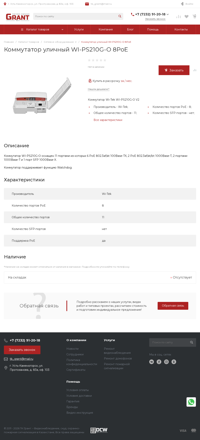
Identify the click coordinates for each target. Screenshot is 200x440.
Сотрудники (75, 354)
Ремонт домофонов (118, 358)
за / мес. (126, 81)
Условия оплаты (77, 390)
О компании (76, 340)
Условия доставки (79, 395)
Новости (72, 348)
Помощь (73, 381)
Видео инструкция (79, 412)
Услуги (109, 340)
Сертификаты (75, 370)
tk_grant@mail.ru (101, 3)
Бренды (72, 407)
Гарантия (72, 401)
